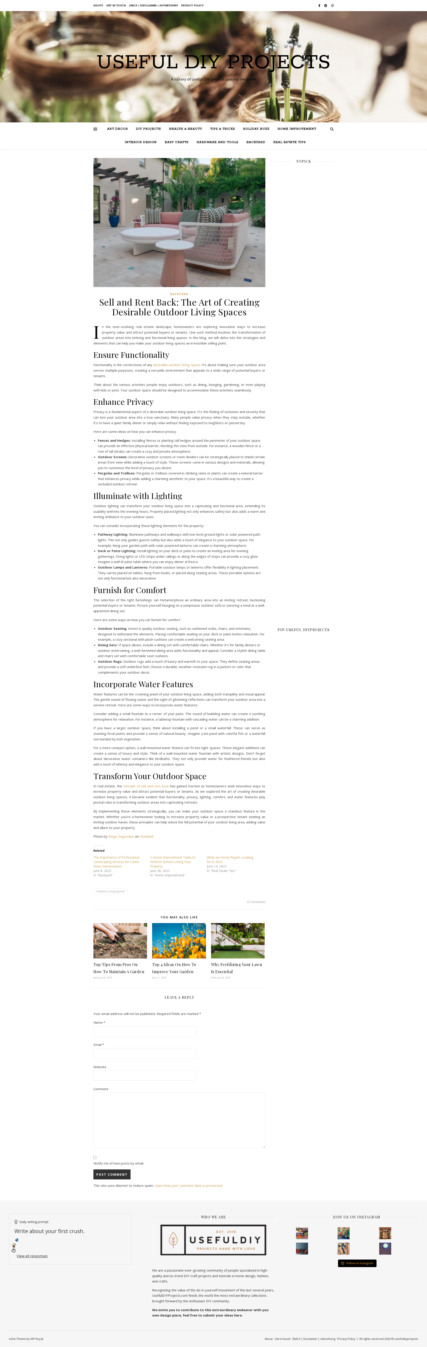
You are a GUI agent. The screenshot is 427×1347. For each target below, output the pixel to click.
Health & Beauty (185, 129)
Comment (100, 1089)
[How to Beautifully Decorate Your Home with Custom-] (302, 1233)
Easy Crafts (177, 142)
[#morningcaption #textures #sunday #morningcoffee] (344, 1249)
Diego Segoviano (121, 836)
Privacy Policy (192, 5)
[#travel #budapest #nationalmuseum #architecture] (385, 1249)
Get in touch (116, 5)
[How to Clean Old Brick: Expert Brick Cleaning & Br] (385, 1233)
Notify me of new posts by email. (118, 1163)
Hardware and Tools (217, 142)
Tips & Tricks (222, 129)
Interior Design (141, 142)
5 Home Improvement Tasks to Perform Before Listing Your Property (172, 861)
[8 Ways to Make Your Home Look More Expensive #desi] (302, 1249)
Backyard (255, 142)
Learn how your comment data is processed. (189, 1185)
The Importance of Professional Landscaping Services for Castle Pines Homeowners (116, 861)
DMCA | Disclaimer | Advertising (153, 5)
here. (238, 1315)
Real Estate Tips (289, 142)
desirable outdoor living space (176, 365)
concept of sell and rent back (146, 786)
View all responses (32, 1256)
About (98, 5)
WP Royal (36, 1339)
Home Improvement (297, 129)
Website (99, 1067)
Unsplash (147, 836)
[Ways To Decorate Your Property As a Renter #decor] (344, 1233)
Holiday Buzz (256, 129)
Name (99, 1022)
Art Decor (117, 129)
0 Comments (256, 901)
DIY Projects (148, 129)
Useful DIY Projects (213, 63)
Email (98, 1044)
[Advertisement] (304, 321)
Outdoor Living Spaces (110, 891)
